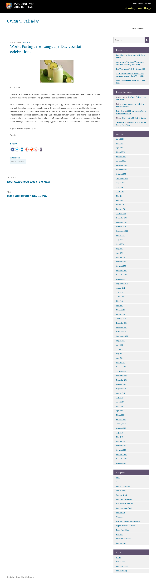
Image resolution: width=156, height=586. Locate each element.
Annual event (121, 491)
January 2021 (121, 371)
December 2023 (121, 218)
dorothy (26, 42)
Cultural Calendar (23, 21)
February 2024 (121, 209)
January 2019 (121, 450)
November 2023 (121, 222)
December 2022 (121, 270)
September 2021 (122, 336)
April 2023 (119, 253)
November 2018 (121, 459)
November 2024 (121, 170)
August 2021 (120, 340)
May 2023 (119, 248)
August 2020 (120, 393)
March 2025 (120, 152)
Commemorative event (124, 499)
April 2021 (119, 358)
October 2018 (121, 463)
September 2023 (122, 231)
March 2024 (120, 205)
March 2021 (120, 362)
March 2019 (120, 441)
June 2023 (120, 244)
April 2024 (119, 200)
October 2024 (121, 174)
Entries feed (120, 562)
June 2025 (120, 139)
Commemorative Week (124, 508)
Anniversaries (121, 482)
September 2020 (122, 389)
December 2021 (121, 323)
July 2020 (119, 397)
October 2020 (121, 384)
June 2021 (120, 349)
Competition (120, 512)
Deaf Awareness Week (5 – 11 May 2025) (130, 69)
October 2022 (121, 279)
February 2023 (121, 262)
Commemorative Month (124, 504)
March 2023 (120, 257)
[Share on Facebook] (12, 149)
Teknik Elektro (121, 122)
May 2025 (119, 143)
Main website (138, 3)
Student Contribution (123, 539)
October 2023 (121, 227)
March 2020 (120, 415)
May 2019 (119, 437)
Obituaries (119, 517)
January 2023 (121, 266)
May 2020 (119, 406)
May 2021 (119, 354)
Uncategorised (138, 28)
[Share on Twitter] (17, 149)
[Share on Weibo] (36, 149)
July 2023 (119, 240)
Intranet (148, 3)
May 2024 (119, 196)
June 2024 (120, 192)
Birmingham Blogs (137, 8)
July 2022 (119, 292)
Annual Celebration (17, 162)
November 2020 (121, 380)
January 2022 (121, 319)
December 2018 (121, 454)
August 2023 (120, 235)
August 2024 (120, 183)
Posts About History (123, 530)
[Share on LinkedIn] (22, 149)
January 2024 (121, 213)
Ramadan (119, 534)
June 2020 (120, 402)
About (118, 477)
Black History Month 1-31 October (134, 118)
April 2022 (119, 305)
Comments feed (121, 566)
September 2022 (122, 284)
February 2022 (121, 314)
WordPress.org (121, 571)
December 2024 (121, 165)
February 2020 (121, 419)
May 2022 (119, 301)
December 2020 (121, 376)
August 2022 (120, 288)
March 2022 (120, 310)
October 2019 (121, 428)
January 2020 (121, 424)
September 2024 (122, 178)
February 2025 (121, 156)
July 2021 (119, 345)
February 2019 (121, 446)
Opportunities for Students (125, 526)
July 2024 (119, 187)
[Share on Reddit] (31, 149)
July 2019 (119, 433)
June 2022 (120, 297)
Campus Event (121, 495)
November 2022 (121, 275)
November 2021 (121, 327)
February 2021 (121, 367)
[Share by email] (41, 149)
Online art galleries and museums (128, 521)
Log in (118, 557)
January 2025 (121, 161)
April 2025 (119, 148)
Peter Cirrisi (120, 111)
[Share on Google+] (27, 149)
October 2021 (121, 332)
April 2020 (119, 411)
